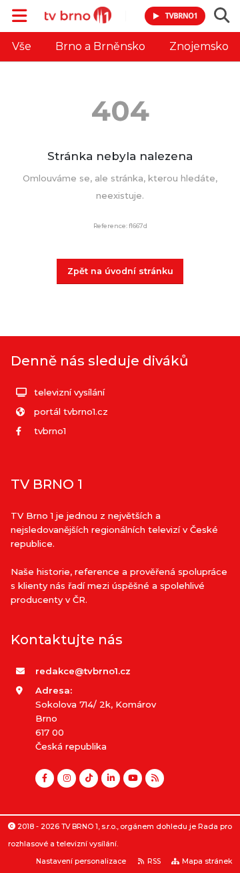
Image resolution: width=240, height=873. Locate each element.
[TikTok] (88, 778)
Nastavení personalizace (81, 861)
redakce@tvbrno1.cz (83, 671)
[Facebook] (44, 778)
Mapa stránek (207, 861)
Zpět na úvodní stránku (120, 271)
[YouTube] (132, 778)
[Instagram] (66, 778)
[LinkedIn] (110, 778)
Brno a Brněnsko (100, 46)
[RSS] (154, 778)
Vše (21, 46)
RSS (154, 861)
